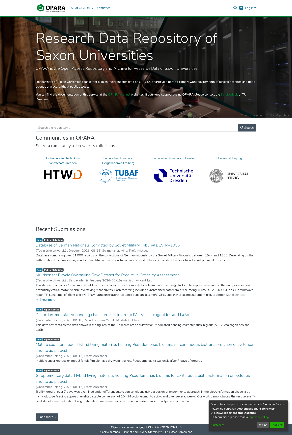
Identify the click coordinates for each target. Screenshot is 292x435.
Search (249, 128)
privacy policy (259, 417)
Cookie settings (110, 432)
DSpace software (122, 427)
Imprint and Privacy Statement (142, 432)
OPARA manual (119, 94)
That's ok (277, 425)
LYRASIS (176, 427)
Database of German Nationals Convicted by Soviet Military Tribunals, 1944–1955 (108, 245)
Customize (217, 425)
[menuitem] (81, 8)
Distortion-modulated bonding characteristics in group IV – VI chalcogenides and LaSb (112, 314)
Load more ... (47, 417)
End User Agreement (178, 432)
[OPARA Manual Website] (241, 8)
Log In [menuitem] (249, 8)
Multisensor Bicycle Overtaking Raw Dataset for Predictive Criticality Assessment (107, 275)
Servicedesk (229, 94)
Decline (262, 425)
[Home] (51, 8)
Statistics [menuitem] (103, 8)
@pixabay (282, 115)
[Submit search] (235, 8)
